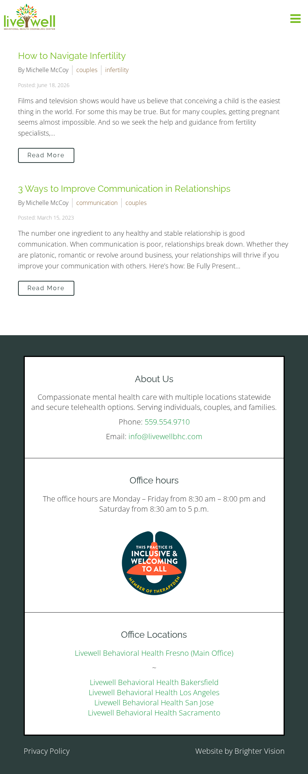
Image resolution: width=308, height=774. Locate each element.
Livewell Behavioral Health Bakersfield (154, 682)
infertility (116, 70)
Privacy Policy (46, 751)
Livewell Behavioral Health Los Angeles (154, 692)
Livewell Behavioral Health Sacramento (154, 713)
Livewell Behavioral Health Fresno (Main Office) (154, 653)
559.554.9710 (167, 422)
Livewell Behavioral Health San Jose (154, 702)
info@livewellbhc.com (165, 436)
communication (97, 203)
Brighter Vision (259, 751)
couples (86, 70)
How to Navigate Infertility (72, 55)
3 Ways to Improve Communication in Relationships (124, 188)
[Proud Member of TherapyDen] (154, 563)
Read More (46, 155)
